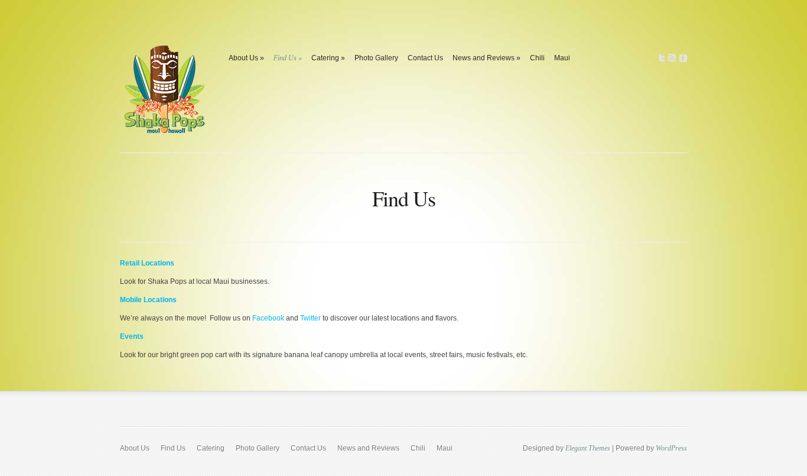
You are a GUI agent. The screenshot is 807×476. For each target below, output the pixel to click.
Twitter (310, 318)
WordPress (671, 448)
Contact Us (425, 58)
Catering (328, 58)
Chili (537, 58)
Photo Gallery (376, 58)
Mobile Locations (148, 300)
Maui (562, 58)
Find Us (288, 58)
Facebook (268, 318)
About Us (246, 58)
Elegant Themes (587, 448)
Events (132, 336)
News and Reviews (486, 58)
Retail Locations (147, 263)
